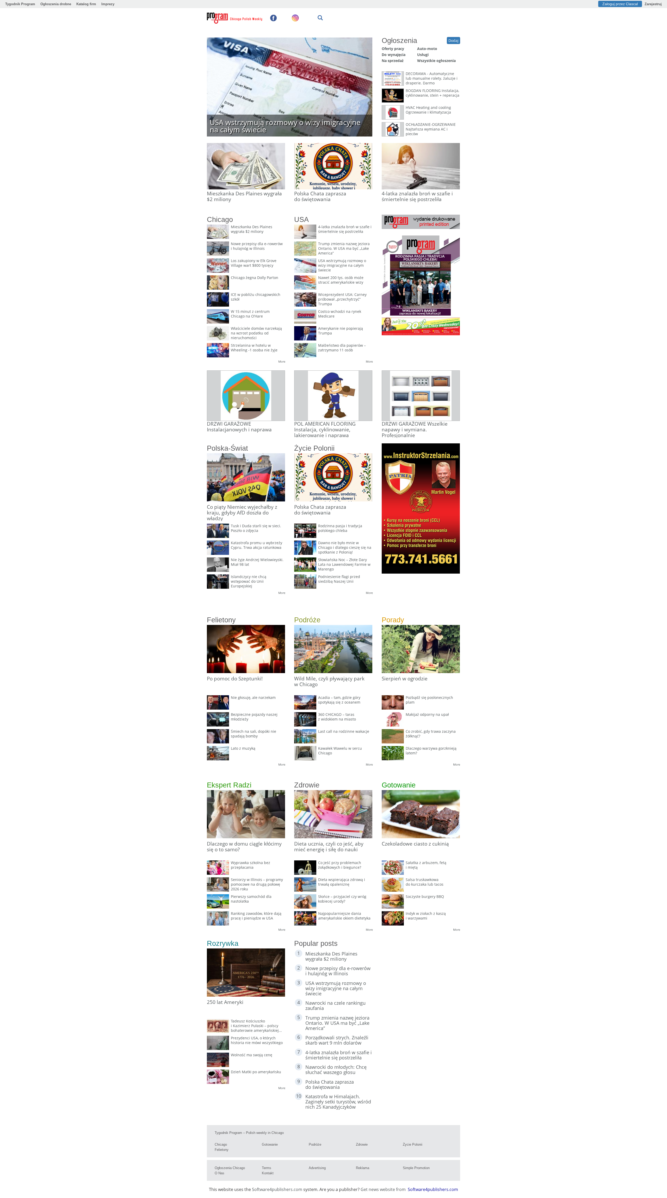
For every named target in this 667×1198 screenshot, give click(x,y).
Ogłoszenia (399, 41)
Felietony (221, 1150)
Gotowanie (270, 1144)
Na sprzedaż (393, 60)
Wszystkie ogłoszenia (436, 60)
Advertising (317, 1168)
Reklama (362, 1168)
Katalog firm (86, 4)
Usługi (423, 54)
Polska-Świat (227, 448)
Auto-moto (427, 48)
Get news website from (384, 1189)
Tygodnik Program (20, 4)
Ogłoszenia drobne (55, 4)
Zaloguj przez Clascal (620, 4)
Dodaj (453, 40)
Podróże (315, 1144)
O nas (219, 1173)
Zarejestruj (653, 4)
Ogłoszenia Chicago (230, 1168)
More (281, 361)
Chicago (221, 1144)
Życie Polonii (412, 1144)
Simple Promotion (416, 1168)
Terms (266, 1168)
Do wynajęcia (393, 54)
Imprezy (107, 4)
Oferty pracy (393, 48)
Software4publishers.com (277, 1189)
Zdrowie (362, 1144)
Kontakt (268, 1173)
